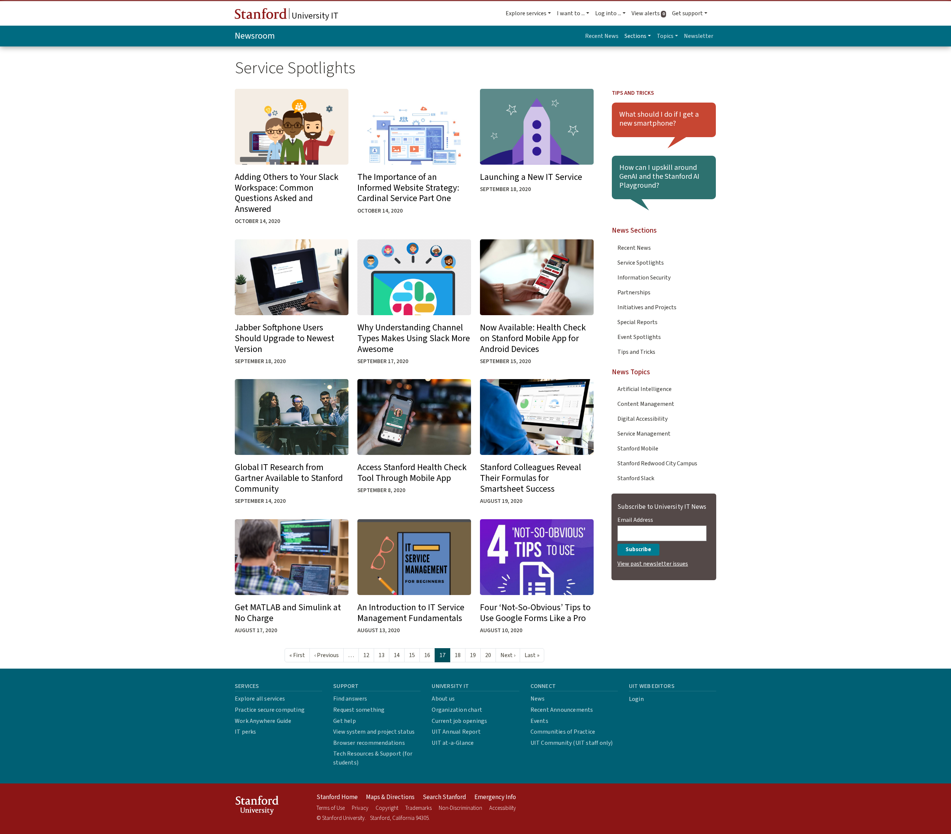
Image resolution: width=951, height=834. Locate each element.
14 (397, 655)
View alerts (650, 13)
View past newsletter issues (652, 564)
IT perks (245, 732)
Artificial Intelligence (644, 389)
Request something (358, 710)
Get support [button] (687, 13)
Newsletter (698, 36)
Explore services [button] (526, 13)
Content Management (645, 404)
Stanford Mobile (637, 449)
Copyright (387, 808)
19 (473, 655)
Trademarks (418, 808)
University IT (314, 15)
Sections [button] (635, 36)
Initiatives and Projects (646, 307)
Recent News (602, 36)
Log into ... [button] (608, 13)
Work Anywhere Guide (263, 721)
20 (488, 655)
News (537, 699)
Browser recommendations (369, 743)
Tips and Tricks (633, 93)
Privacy (360, 808)
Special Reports (637, 322)
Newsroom (255, 35)
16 (427, 655)
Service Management (644, 434)
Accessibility (502, 808)
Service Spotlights (640, 263)
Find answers (350, 699)
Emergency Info (495, 797)
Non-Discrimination (460, 808)
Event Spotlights (639, 337)
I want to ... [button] (571, 13)
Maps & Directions (390, 797)
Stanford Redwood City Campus (657, 463)
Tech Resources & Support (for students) (372, 758)
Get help (344, 721)
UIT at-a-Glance (453, 743)
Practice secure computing (270, 710)
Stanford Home (337, 797)
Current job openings (459, 721)
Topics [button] (665, 36)
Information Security (644, 278)
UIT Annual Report (456, 732)
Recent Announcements (561, 710)
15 (412, 655)
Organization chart (457, 710)
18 (458, 655)
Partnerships (633, 292)
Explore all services (260, 699)
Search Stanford (444, 797)
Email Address (635, 520)
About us (443, 699)
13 (381, 655)
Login (636, 699)
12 (366, 655)
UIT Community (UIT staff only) (571, 743)
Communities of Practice (562, 732)
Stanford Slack (635, 478)
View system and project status (374, 732)
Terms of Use (331, 808)
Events (539, 721)
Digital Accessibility (642, 419)
